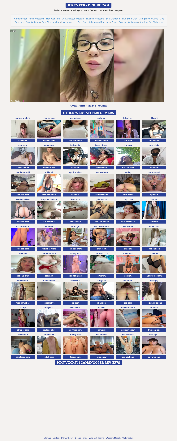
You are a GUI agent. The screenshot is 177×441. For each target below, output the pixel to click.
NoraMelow (49, 334)
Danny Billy (75, 253)
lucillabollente (128, 307)
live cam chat (49, 221)
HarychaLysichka (49, 199)
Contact (56, 437)
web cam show (49, 194)
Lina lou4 (128, 145)
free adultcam (128, 356)
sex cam (128, 302)
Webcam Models (113, 437)
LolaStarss (128, 253)
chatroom (101, 302)
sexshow (49, 275)
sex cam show (128, 329)
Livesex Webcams (95, 18)
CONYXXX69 (128, 199)
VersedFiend (22, 280)
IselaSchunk (128, 334)
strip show (128, 194)
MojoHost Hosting (96, 437)
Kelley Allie (75, 145)
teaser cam (75, 356)
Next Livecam (97, 105)
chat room (101, 248)
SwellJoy (154, 280)
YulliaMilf (49, 172)
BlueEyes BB (49, 280)
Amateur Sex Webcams (151, 22)
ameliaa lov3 (75, 307)
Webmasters (127, 437)
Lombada (23, 253)
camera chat (101, 167)
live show (22, 140)
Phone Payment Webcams (125, 22)
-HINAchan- (154, 226)
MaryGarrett (49, 145)
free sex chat (23, 194)
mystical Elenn (75, 172)
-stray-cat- (101, 280)
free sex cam (23, 248)
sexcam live (49, 302)
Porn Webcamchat (50, 22)
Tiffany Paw (75, 334)
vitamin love (49, 118)
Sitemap (47, 437)
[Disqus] (88, 401)
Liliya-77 (154, 118)
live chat (75, 194)
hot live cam (128, 167)
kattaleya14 (154, 334)
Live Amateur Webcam (73, 18)
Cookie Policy (81, 437)
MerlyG (128, 172)
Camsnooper (20, 18)
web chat (154, 167)
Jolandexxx (102, 199)
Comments (77, 105)
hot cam (154, 221)
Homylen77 (49, 307)
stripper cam (23, 329)
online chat (154, 140)
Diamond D (23, 334)
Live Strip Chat (129, 18)
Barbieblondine (49, 253)
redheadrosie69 (22, 118)
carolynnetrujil (23, 172)
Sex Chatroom (113, 18)
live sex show (101, 140)
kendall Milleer (23, 199)
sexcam (128, 275)
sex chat (128, 140)
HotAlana (154, 307)
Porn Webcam (33, 22)
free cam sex (49, 167)
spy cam (154, 194)
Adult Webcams (36, 18)
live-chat (75, 167)
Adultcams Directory (99, 22)
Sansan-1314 (102, 253)
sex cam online (102, 221)
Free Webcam (53, 18)
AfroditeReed (154, 172)
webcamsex (154, 248)
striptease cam (23, 356)
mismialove (128, 226)
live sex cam (49, 140)
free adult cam (75, 140)
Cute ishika (154, 145)
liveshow (101, 275)
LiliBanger (49, 226)
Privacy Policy (67, 437)
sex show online (154, 302)
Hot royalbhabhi (101, 226)
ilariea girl (75, 226)
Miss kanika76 (101, 172)
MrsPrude (22, 145)
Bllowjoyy (127, 118)
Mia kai (154, 199)
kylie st (101, 307)
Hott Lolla (75, 199)
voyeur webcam (154, 275)
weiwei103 (75, 280)
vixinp (23, 307)
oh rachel (127, 280)
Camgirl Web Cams (148, 18)
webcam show (101, 194)
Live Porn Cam (80, 22)
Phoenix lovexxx (102, 145)
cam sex (102, 329)
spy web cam (75, 329)
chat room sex (128, 221)
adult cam (49, 356)
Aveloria (154, 253)
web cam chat (22, 302)
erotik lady (102, 118)
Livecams (66, 22)
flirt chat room (49, 248)
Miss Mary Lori (22, 226)
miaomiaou (75, 118)
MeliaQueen (101, 334)
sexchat (128, 248)
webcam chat (23, 275)
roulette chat (23, 221)
